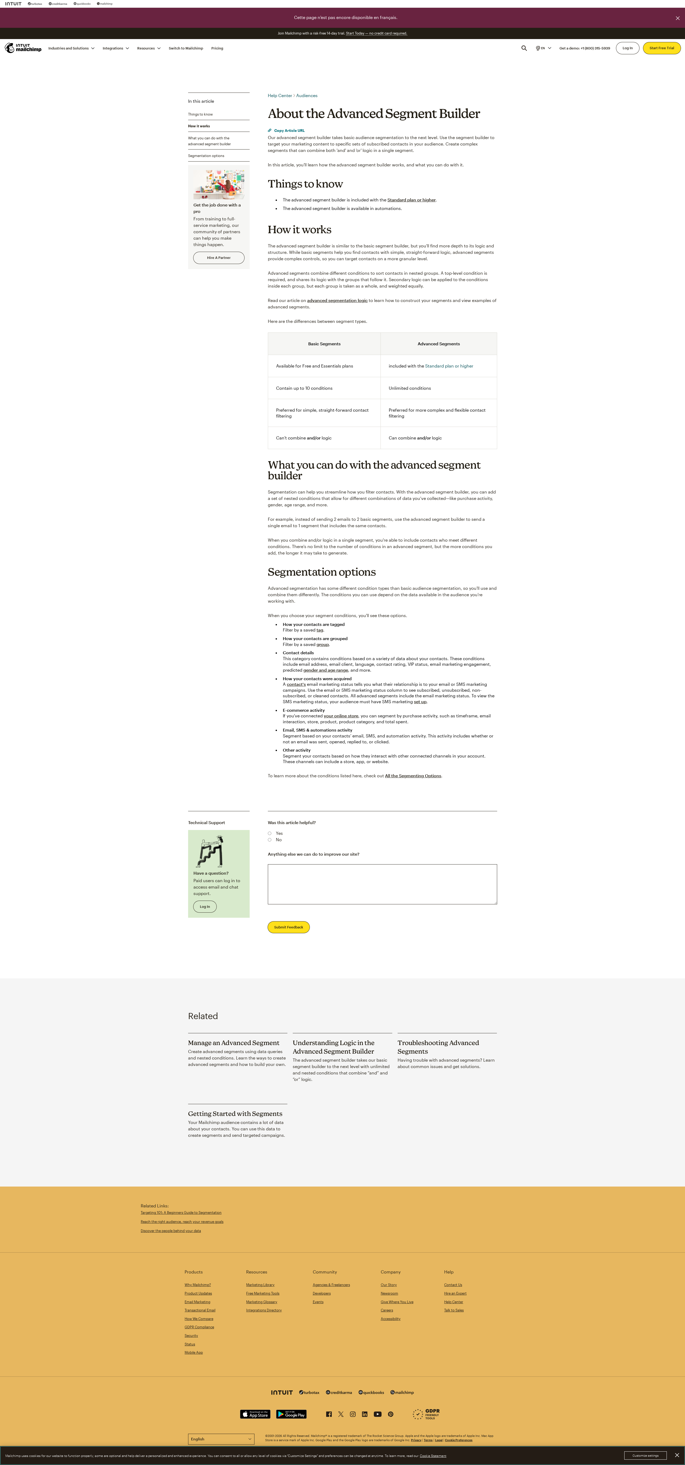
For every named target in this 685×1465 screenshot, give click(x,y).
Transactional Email (200, 1310)
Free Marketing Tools (262, 1293)
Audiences (307, 95)
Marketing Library (260, 1285)
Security (191, 1335)
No (279, 839)
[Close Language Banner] (678, 18)
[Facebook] (329, 1415)
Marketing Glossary (261, 1302)
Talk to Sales (454, 1310)
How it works (199, 126)
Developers (322, 1293)
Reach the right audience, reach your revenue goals (182, 1221)
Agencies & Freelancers (331, 1285)
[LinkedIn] (364, 1415)
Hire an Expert (455, 1293)
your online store (341, 715)
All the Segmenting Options (413, 775)
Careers (387, 1310)
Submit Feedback (288, 927)
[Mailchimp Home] (23, 48)
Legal (439, 1440)
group (323, 644)
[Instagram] (353, 1415)
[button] (543, 48)
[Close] (677, 1455)
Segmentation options (206, 156)
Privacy (416, 1440)
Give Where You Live (397, 1302)
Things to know (200, 114)
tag (320, 629)
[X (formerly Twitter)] (341, 1415)
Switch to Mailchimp (186, 48)
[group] (543, 48)
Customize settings (646, 1455)
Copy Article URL (289, 130)
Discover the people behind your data (171, 1231)
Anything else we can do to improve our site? (313, 853)
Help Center (280, 95)
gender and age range (325, 669)
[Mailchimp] (105, 4)
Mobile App (194, 1352)
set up (420, 701)
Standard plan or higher (411, 199)
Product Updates (198, 1293)
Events (318, 1302)
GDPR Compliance (199, 1327)
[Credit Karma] (58, 4)
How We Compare (199, 1319)
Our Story (389, 1285)
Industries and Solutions (68, 48)
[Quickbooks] (82, 4)
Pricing (217, 48)
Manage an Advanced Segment (234, 1042)
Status (190, 1344)
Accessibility (391, 1319)
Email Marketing (197, 1302)
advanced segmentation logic (337, 300)
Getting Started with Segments (235, 1113)
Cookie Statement (433, 1456)
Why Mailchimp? (198, 1285)
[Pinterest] (390, 1415)
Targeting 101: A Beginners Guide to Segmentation (181, 1212)
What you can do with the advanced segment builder (209, 141)
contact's (296, 684)
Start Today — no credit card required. (376, 33)
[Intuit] (13, 4)
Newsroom (389, 1293)
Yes (279, 833)
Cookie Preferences (459, 1440)
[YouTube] (378, 1415)
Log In (628, 48)
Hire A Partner (219, 257)
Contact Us (453, 1285)
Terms (428, 1440)
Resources (146, 48)
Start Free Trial (662, 48)
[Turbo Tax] (35, 4)
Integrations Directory (264, 1310)
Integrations (113, 48)
